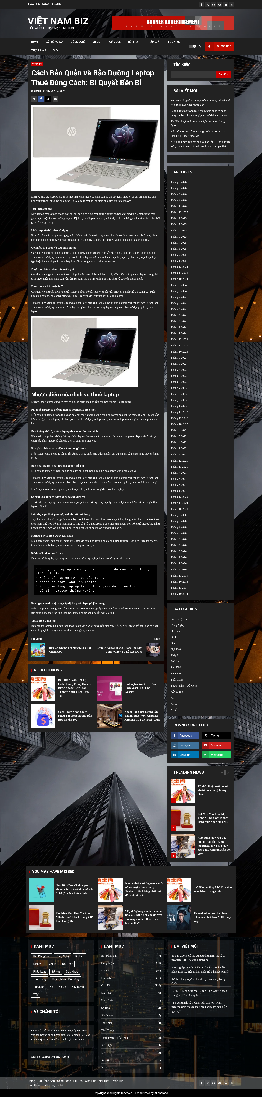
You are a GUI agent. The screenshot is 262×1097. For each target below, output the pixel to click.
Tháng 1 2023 (179, 406)
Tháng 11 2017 (179, 587)
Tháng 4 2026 (179, 194)
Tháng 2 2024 (179, 327)
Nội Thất (134, 41)
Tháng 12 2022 (179, 412)
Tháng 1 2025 (179, 260)
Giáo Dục (115, 41)
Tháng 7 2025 (179, 224)
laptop (73, 291)
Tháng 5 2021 (179, 484)
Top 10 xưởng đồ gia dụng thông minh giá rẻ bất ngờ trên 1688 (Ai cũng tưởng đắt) (183, 846)
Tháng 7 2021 (179, 472)
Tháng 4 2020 (179, 545)
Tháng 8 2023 (179, 363)
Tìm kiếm (182, 64)
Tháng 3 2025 (179, 248)
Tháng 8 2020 (179, 521)
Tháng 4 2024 (179, 315)
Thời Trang (38, 50)
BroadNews (142, 1093)
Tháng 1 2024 (179, 333)
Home (34, 41)
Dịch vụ (175, 631)
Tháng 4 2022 (179, 442)
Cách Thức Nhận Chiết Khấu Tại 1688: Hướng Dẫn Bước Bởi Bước (43, 716)
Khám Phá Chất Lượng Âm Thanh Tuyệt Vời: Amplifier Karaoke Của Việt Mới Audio (109, 716)
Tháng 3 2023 (179, 393)
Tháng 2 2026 (179, 200)
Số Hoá (175, 661)
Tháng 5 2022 (179, 436)
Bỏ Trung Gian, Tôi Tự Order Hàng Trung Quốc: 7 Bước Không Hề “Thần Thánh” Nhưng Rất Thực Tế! (43, 688)
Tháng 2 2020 (179, 557)
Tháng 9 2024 (179, 284)
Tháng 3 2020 (179, 551)
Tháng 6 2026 (179, 182)
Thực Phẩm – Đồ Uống (184, 685)
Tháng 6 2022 (179, 430)
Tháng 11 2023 (179, 345)
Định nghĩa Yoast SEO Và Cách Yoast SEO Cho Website (109, 688)
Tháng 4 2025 (179, 242)
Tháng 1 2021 (179, 490)
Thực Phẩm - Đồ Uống (65, 979)
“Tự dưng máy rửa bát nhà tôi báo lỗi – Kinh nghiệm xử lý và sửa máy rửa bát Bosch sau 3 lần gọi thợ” (183, 818)
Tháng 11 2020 (179, 502)
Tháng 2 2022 (179, 454)
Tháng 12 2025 (179, 212)
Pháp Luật (154, 41)
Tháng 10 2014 (179, 593)
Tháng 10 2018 (179, 581)
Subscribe (224, 46)
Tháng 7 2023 (179, 369)
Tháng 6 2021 (179, 478)
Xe (172, 697)
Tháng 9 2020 (179, 515)
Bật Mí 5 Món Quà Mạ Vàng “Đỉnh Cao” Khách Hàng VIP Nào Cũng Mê (183, 791)
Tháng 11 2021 (179, 466)
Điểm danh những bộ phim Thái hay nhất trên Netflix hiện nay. (179, 917)
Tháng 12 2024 (179, 266)
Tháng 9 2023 (179, 357)
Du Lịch (97, 41)
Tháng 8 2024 (179, 291)
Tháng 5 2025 (179, 236)
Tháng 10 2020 (179, 508)
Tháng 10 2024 (179, 278)
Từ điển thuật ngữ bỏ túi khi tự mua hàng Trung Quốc (179, 890)
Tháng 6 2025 (179, 230)
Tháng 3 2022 (179, 448)
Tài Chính (176, 673)
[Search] (200, 46)
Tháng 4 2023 (179, 387)
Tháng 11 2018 (179, 575)
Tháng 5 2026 (179, 188)
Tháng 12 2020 (179, 496)
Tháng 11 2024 (179, 272)
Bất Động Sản (55, 41)
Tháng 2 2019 (179, 569)
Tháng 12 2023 (179, 339)
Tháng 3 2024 (179, 321)
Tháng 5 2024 (179, 309)
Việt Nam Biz (58, 21)
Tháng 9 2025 (179, 218)
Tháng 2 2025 (179, 254)
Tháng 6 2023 (179, 375)
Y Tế (56, 50)
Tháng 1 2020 (179, 563)
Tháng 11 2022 (179, 418)
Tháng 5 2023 (179, 381)
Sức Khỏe (174, 41)
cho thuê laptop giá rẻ (53, 196)
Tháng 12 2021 (179, 460)
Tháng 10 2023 (179, 351)
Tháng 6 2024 (179, 303)
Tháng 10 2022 (179, 424)
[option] (201, 792)
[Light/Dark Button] (192, 46)
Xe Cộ (174, 703)
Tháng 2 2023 (179, 400)
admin (38, 91)
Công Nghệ (78, 41)
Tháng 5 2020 (179, 539)
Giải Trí (175, 643)
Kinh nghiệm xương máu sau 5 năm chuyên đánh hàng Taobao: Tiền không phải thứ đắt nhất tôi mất (110, 890)
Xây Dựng (177, 691)
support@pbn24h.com (55, 1056)
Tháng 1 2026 (179, 206)
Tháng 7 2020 (179, 527)
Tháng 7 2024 (179, 297)
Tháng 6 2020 (179, 533)
